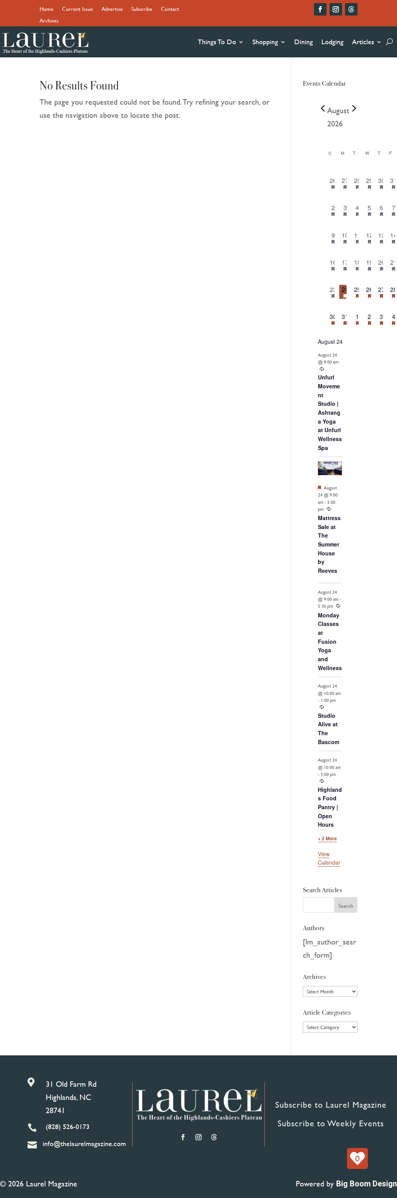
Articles (363, 41)
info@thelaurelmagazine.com (84, 1143)
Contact (170, 9)
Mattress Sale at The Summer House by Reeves (329, 544)
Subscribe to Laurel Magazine (331, 1105)
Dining (303, 41)
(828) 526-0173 (68, 1126)
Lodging (332, 41)
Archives (49, 21)
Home (47, 9)
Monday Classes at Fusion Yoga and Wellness (330, 641)
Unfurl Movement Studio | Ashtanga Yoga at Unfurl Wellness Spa (330, 412)
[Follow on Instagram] (336, 9)
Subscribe (141, 9)
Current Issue (77, 9)
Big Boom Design (366, 1183)
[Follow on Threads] (351, 9)
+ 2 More (327, 838)
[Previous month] (322, 108)
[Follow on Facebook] (320, 9)
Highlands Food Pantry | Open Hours (330, 807)
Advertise (112, 9)
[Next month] (354, 108)
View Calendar (329, 858)
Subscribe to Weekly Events (331, 1123)
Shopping (265, 41)
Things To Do (217, 41)
